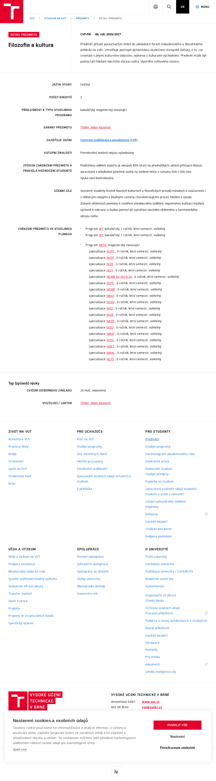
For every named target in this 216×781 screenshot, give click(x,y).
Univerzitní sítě (87, 594)
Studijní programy (89, 446)
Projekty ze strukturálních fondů (30, 616)
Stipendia (151, 507)
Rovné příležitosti (157, 628)
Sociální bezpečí (156, 521)
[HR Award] (116, 771)
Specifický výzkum (21, 623)
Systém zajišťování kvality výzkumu (32, 579)
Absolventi (157, 664)
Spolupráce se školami (93, 571)
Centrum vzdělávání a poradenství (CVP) (109, 140)
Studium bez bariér (158, 529)
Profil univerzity (156, 557)
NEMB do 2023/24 (119, 277)
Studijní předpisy (157, 474)
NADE (111, 321)
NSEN (110, 302)
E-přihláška (84, 489)
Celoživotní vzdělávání (92, 469)
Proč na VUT (85, 439)
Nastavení (177, 736)
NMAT (111, 334)
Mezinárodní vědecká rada (27, 571)
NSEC (110, 340)
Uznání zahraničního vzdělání (165, 501)
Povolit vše (177, 725)
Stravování (15, 461)
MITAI (103, 245)
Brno (11, 483)
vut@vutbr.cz (152, 707)
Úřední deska (154, 600)
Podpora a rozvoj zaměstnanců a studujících (176, 621)
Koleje (12, 454)
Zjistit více (20, 749)
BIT (101, 229)
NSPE (110, 283)
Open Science (18, 601)
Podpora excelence (21, 564)
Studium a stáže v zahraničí (164, 494)
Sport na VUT (17, 469)
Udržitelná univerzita (159, 564)
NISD (110, 327)
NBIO (110, 296)
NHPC (111, 251)
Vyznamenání (154, 586)
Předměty (82, 18)
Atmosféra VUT (19, 439)
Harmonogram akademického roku (170, 454)
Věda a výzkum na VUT (24, 557)
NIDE (110, 264)
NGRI (110, 315)
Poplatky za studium (159, 481)
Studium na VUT (55, 18)
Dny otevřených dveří (92, 454)
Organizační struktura (160, 595)
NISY (110, 270)
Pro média (152, 657)
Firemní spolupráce (90, 557)
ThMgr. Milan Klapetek (95, 127)
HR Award (152, 643)
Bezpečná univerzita (159, 579)
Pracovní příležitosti (164, 613)
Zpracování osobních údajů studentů (170, 489)
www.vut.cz (150, 702)
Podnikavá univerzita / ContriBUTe (169, 571)
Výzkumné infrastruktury (25, 586)
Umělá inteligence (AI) (160, 672)
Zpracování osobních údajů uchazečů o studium (104, 478)
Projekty (14, 608)
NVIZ (110, 308)
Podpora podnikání (158, 536)
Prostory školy (18, 446)
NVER (110, 258)
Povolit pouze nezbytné (177, 747)
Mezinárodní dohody (91, 586)
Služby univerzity (88, 579)
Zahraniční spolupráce (92, 564)
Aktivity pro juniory (90, 461)
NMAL (111, 353)
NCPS (110, 359)
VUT (32, 18)
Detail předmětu (110, 18)
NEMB (111, 289)
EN (183, 6)
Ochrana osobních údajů (162, 608)
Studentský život (19, 476)
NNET (110, 346)
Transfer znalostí (20, 594)
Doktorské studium (158, 469)
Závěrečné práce (157, 461)
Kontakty (151, 649)
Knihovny (157, 514)
